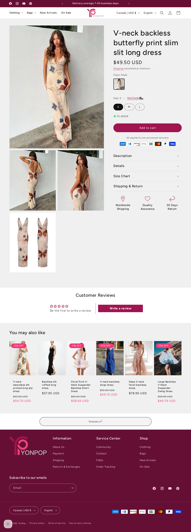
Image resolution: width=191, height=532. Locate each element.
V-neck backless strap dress (110, 383)
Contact (101, 453)
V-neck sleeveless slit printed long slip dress (23, 386)
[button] (162, 13)
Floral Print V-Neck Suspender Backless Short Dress (81, 386)
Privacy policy (37, 523)
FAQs (99, 460)
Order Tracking (105, 466)
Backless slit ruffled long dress (49, 384)
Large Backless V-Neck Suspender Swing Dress (167, 386)
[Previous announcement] (62, 3)
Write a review (120, 308)
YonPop (22, 523)
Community (103, 447)
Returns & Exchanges (66, 466)
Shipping (118, 68)
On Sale (66, 12)
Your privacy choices (80, 523)
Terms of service (56, 523)
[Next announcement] (129, 3)
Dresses (94, 421)
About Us (59, 447)
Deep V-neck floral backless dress (137, 384)
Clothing (14, 12)
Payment (58, 453)
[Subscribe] (72, 488)
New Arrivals (48, 12)
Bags (30, 12)
